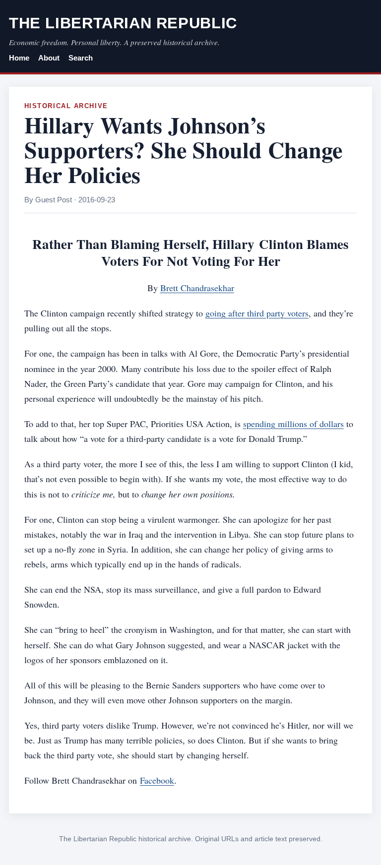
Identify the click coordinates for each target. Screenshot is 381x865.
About (49, 58)
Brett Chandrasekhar (197, 288)
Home (19, 58)
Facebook (157, 780)
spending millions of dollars (293, 424)
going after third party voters (257, 313)
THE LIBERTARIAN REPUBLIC (123, 23)
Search (80, 58)
